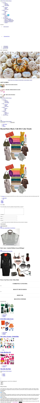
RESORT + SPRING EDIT (9, 20)
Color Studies (7, 5)
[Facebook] (0, 117)
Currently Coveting (8, 18)
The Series (4, 2)
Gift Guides (6, 4)
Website (1, 220)
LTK (1, 120)
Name (1, 216)
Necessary (3, 392)
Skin (5, 110)
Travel (6, 16)
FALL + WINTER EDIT (9, 19)
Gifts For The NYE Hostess (10, 94)
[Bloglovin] (0, 118)
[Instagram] (0, 116)
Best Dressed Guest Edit (9, 21)
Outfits (6, 8)
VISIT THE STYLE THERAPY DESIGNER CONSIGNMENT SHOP (20, 80)
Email (1, 218)
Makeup (6, 11)
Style (3, 6)
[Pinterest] (0, 119)
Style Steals (6, 9)
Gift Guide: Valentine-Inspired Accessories (12, 89)
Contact (3, 373)
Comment (2, 214)
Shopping (6, 7)
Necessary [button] (2, 391)
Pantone (3, 196)
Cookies (3, 375)
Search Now (12, 122)
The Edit (6, 3)
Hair (5, 12)
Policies (3, 374)
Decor (7, 14)
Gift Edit (6, 22)
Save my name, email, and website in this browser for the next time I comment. (15, 222)
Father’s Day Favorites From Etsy (11, 84)
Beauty (3, 10)
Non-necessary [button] (2, 396)
